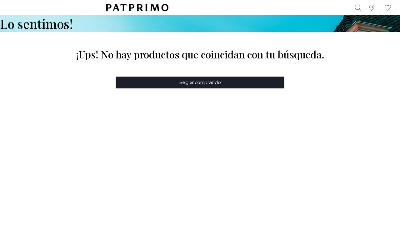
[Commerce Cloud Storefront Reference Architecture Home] (137, 7)
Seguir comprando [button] (200, 82)
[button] (372, 7)
